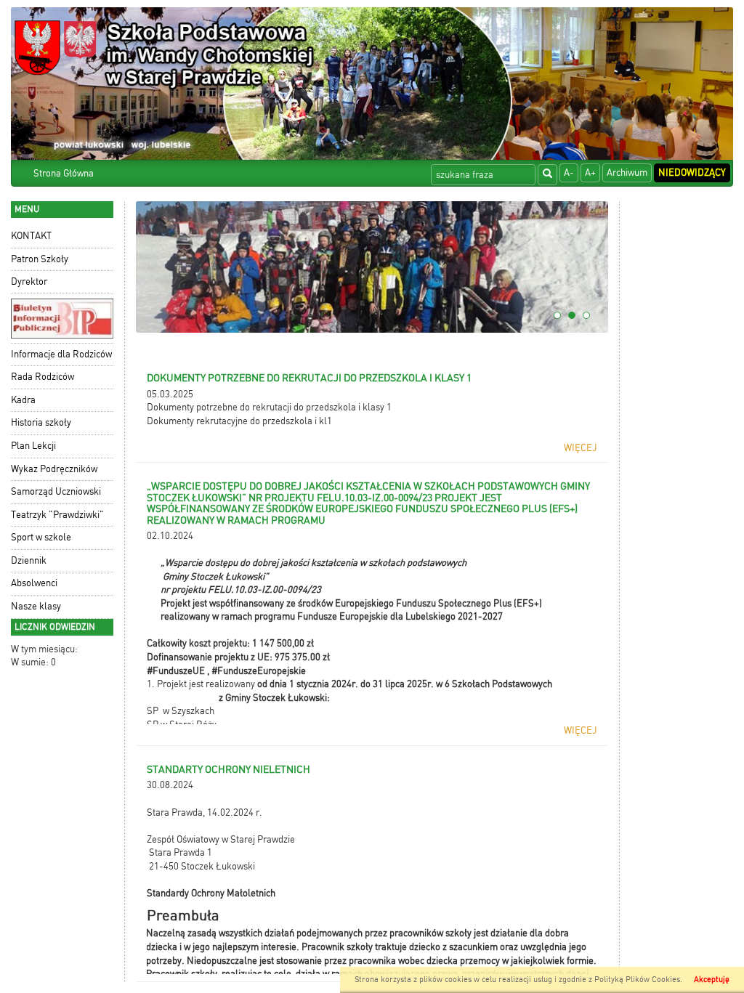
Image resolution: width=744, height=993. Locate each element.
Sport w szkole (41, 537)
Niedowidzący (692, 172)
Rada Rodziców (42, 376)
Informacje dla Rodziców (61, 354)
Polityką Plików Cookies (637, 979)
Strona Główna (63, 173)
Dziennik (28, 560)
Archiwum (627, 172)
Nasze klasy (36, 606)
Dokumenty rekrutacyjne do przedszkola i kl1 (239, 421)
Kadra (23, 399)
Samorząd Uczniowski (56, 491)
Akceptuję (711, 979)
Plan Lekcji (33, 445)
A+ (590, 172)
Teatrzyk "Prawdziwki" (57, 514)
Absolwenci (34, 582)
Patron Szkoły (39, 259)
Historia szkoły (41, 422)
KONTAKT (31, 235)
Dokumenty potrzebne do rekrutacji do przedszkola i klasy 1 (269, 407)
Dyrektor (29, 281)
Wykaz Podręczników (54, 468)
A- (569, 172)
